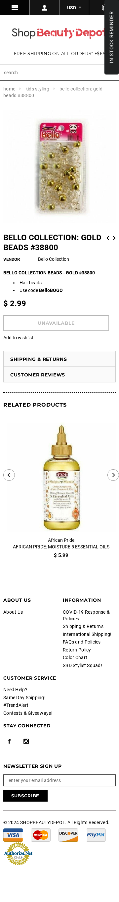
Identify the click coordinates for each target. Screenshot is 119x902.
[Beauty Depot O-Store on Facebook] (9, 741)
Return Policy (77, 649)
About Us (13, 612)
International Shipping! (87, 634)
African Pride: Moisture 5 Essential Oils (61, 546)
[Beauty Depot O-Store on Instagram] (26, 741)
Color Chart (75, 657)
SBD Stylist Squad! (82, 665)
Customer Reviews (37, 375)
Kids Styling (37, 88)
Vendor (11, 259)
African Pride (61, 540)
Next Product (114, 238)
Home (9, 88)
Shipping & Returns (38, 359)
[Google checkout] (18, 853)
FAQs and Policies (82, 642)
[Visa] (13, 834)
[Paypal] (96, 834)
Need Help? (15, 689)
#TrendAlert (15, 705)
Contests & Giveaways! (28, 713)
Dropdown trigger (45, 7)
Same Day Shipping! (24, 697)
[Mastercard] (41, 834)
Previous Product (107, 238)
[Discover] (68, 834)
